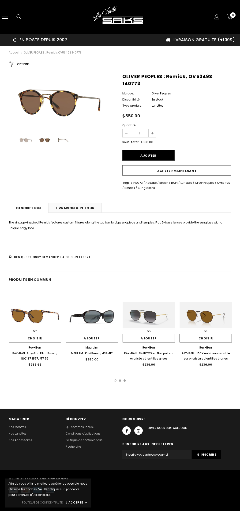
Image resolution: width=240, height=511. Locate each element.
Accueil (14, 52)
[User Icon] (216, 16)
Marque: (128, 93)
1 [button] (115, 380)
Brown (163, 183)
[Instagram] (138, 430)
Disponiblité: (131, 99)
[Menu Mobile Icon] (5, 17)
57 (35, 331)
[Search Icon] (18, 16)
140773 (138, 183)
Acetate (151, 183)
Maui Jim (92, 347)
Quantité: (129, 125)
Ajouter (92, 338)
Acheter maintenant (177, 171)
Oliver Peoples (161, 93)
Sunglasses (146, 188)
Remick (129, 188)
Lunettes (186, 183)
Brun (174, 183)
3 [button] (125, 380)
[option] (40, 40)
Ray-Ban (35, 347)
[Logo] (120, 16)
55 (149, 331)
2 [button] (120, 380)
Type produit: (132, 106)
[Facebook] (126, 430)
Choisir (35, 338)
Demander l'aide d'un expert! (67, 257)
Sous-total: (130, 142)
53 (205, 331)
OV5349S (223, 183)
